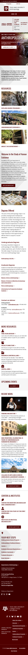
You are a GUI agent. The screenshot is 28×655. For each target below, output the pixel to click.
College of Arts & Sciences (7, 568)
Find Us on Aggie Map (7, 585)
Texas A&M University (7, 569)
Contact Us (4, 629)
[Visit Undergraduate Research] (14, 117)
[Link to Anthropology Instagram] (6, 594)
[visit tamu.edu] (6, 609)
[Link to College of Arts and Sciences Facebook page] (7, 616)
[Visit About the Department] (14, 136)
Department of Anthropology (9, 565)
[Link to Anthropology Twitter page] (4, 594)
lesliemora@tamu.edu (13, 313)
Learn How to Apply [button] (8, 47)
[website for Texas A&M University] (6, 8)
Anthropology (14, 9)
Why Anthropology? (8, 185)
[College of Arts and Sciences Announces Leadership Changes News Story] (14, 465)
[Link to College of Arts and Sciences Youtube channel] (18, 616)
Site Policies (14, 651)
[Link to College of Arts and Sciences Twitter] (9, 616)
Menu (13, 14)
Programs (8, 3)
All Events (13, 386)
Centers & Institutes (13, 527)
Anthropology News (13, 486)
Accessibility (22, 648)
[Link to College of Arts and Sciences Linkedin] (20, 616)
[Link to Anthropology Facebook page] (1, 594)
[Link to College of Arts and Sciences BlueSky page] (12, 616)
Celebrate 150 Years (24, 23)
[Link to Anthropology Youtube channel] (9, 594)
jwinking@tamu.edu (17, 309)
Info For (18, 3)
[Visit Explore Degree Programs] (14, 98)
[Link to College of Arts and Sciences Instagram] (15, 616)
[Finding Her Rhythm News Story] (14, 404)
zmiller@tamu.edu (13, 304)
